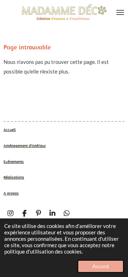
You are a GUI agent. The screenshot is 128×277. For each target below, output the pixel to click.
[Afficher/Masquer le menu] (120, 12)
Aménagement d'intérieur (25, 145)
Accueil (10, 129)
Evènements (14, 161)
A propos (11, 193)
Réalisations (14, 177)
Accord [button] (100, 266)
